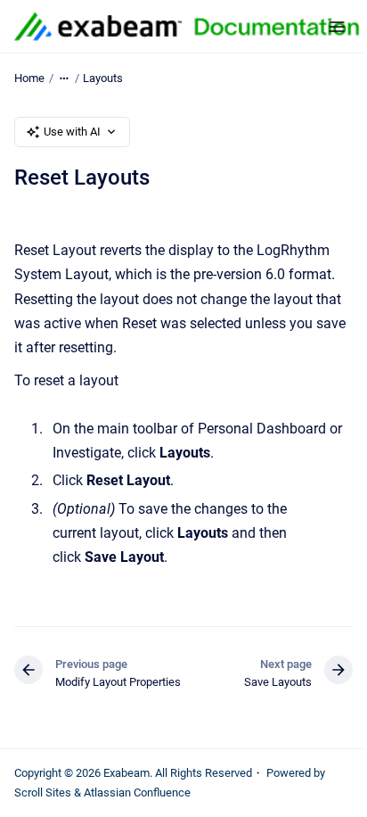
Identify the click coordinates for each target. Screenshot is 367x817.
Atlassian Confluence (137, 792)
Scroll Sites (42, 792)
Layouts (103, 78)
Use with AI (72, 131)
